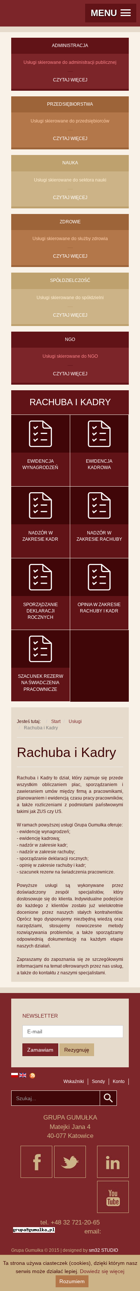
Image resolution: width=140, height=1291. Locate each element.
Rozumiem (72, 1281)
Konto (119, 1081)
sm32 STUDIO (103, 1250)
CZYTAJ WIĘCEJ (70, 80)
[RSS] (70, 1076)
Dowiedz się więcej (102, 1271)
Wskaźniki (73, 1081)
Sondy (98, 1081)
